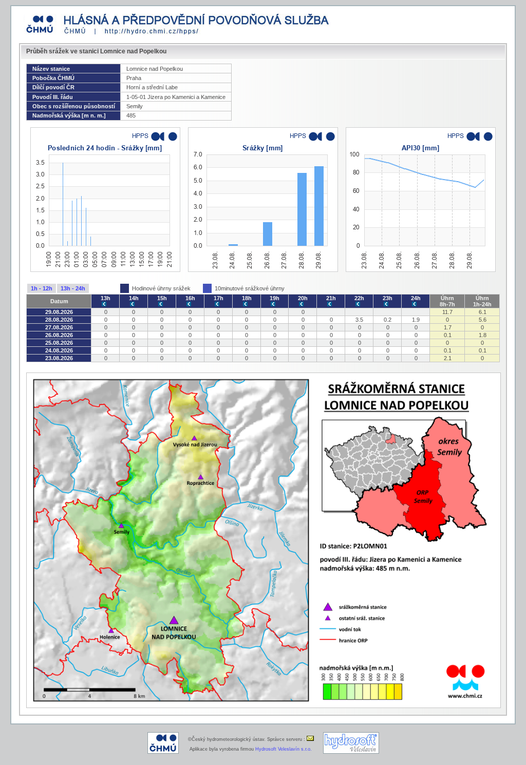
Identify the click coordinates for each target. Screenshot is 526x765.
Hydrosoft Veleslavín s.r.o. (283, 749)
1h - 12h (41, 288)
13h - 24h (73, 288)
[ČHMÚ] (163, 752)
